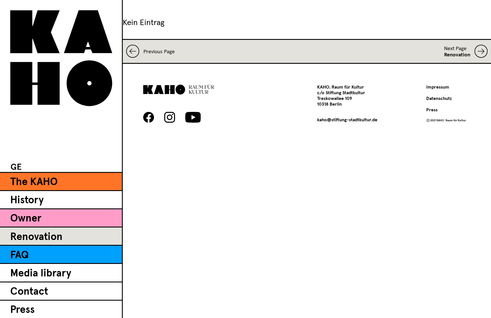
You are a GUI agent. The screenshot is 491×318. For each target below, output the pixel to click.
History (27, 200)
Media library (40, 273)
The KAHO (34, 182)
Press (22, 310)
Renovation (36, 237)
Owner (25, 219)
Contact (29, 292)
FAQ (19, 255)
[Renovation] (479, 51)
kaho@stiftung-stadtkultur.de (347, 120)
